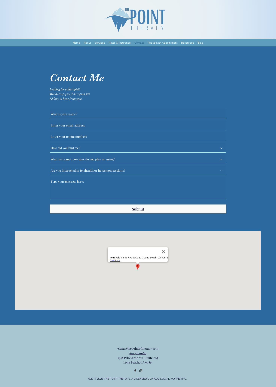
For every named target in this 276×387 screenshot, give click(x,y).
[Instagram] (141, 371)
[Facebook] (135, 371)
